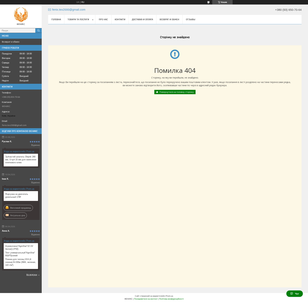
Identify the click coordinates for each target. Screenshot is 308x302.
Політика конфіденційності (171, 299)
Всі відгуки (31, 274)
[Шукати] (38, 30)
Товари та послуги (78, 19)
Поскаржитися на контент (146, 299)
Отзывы (190, 19)
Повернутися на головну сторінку (176, 92)
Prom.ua (169, 296)
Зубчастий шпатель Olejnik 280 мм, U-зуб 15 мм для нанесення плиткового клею (20, 159)
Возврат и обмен (10, 41)
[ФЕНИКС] (20, 15)
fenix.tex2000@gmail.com (14, 125)
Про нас (103, 19)
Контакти (120, 19)
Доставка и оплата (142, 19)
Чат (297, 293)
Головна (56, 19)
